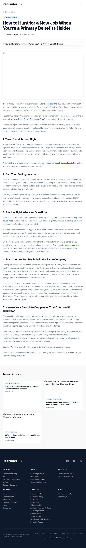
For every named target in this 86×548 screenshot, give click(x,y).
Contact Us (7, 508)
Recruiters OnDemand (66, 474)
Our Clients (34, 476)
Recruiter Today (36, 494)
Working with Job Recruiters (40, 519)
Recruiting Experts (37, 511)
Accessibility (48, 538)
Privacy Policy (52, 533)
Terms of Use (39, 533)
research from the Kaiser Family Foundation (21, 119)
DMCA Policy (77, 533)
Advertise (6, 499)
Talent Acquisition (36, 505)
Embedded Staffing (10, 474)
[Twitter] (80, 460)
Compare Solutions (10, 485)
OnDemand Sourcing (38, 482)
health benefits (50, 104)
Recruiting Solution (37, 474)
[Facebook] (74, 460)
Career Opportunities (10, 502)
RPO (4, 476)
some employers (72, 245)
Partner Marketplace (65, 476)
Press (5, 505)
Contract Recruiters (37, 479)
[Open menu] (80, 4)
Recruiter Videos (36, 522)
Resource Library (36, 497)
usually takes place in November (68, 163)
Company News (8, 497)
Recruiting (34, 499)
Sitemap (69, 538)
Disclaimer (59, 538)
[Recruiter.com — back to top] (12, 4)
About (5, 494)
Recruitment (34, 502)
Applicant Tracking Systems (40, 508)
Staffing (5, 482)
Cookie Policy (65, 533)
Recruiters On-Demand (11, 479)
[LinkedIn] (67, 460)
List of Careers (35, 513)
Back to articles (10, 12)
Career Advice (35, 516)
